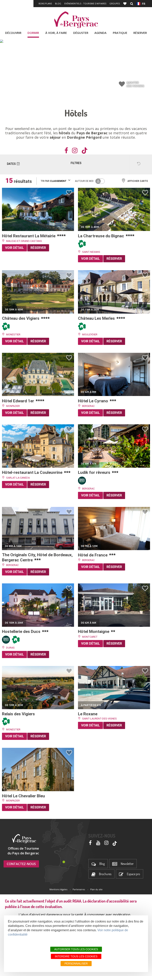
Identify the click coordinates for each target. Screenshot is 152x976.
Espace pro (133, 874)
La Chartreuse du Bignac (101, 236)
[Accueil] (76, 20)
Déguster (80, 33)
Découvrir (13, 33)
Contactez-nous (21, 864)
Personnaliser (76, 963)
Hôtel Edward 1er (18, 401)
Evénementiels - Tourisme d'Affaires (85, 3)
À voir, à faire (56, 33)
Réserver (140, 33)
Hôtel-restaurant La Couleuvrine (32, 472)
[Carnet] (125, 3)
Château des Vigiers (21, 318)
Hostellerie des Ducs (21, 631)
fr (142, 4)
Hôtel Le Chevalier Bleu (24, 796)
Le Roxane (88, 714)
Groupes (114, 3)
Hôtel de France (93, 555)
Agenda (100, 33)
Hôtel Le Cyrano (93, 401)
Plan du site (96, 889)
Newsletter (127, 864)
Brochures (105, 874)
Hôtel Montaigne (94, 631)
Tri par (53, 181)
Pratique (120, 33)
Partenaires (79, 889)
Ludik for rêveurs (94, 472)
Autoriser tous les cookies (76, 949)
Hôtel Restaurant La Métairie (29, 236)
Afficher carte (137, 181)
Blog (58, 3)
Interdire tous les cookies (76, 956)
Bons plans (45, 3)
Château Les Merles (97, 318)
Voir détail (14, 248)
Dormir (33, 33)
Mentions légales (58, 889)
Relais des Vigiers (19, 714)
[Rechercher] (131, 3)
